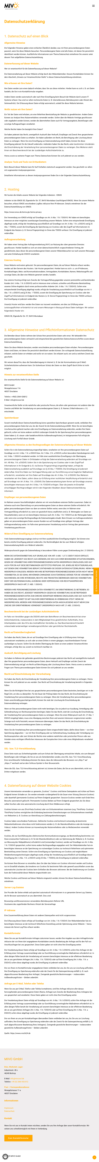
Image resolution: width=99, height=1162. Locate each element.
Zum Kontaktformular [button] (18, 1138)
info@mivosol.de (17, 1079)
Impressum (8, 1108)
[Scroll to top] (94, 1157)
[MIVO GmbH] (11, 5)
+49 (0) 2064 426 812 (19, 1082)
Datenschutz (9, 1111)
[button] (93, 6)
